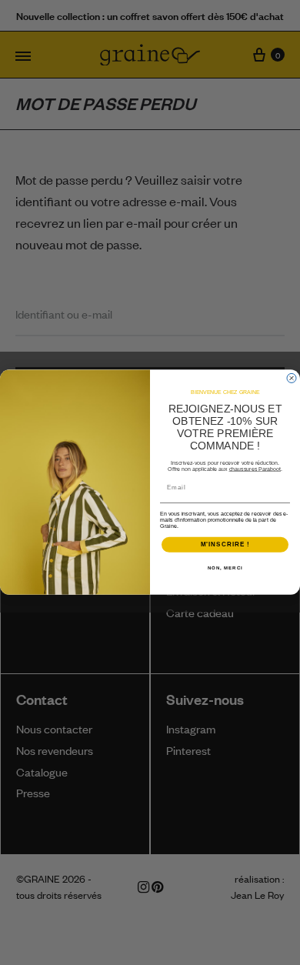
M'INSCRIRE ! (225, 545)
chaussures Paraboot (255, 469)
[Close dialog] (291, 378)
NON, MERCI (225, 568)
